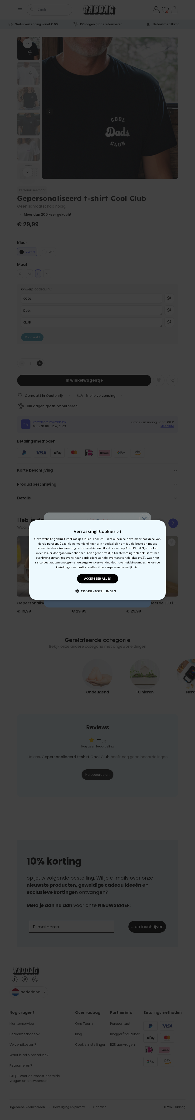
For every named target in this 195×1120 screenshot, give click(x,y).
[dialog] (97, 560)
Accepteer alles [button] (97, 579)
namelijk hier (130, 567)
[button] (97, 591)
